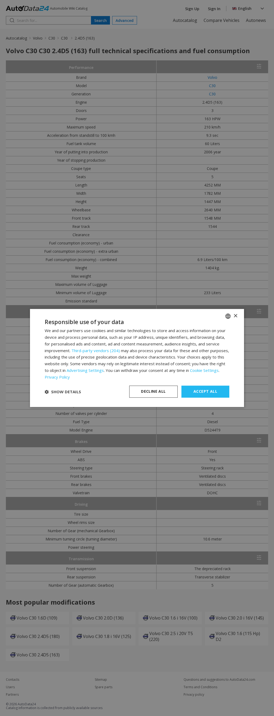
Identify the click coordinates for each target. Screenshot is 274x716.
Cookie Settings (204, 370)
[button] (63, 392)
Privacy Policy (57, 377)
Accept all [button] (205, 391)
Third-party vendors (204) (95, 350)
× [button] (235, 316)
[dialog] (137, 358)
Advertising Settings (85, 370)
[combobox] (228, 316)
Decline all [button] (153, 391)
